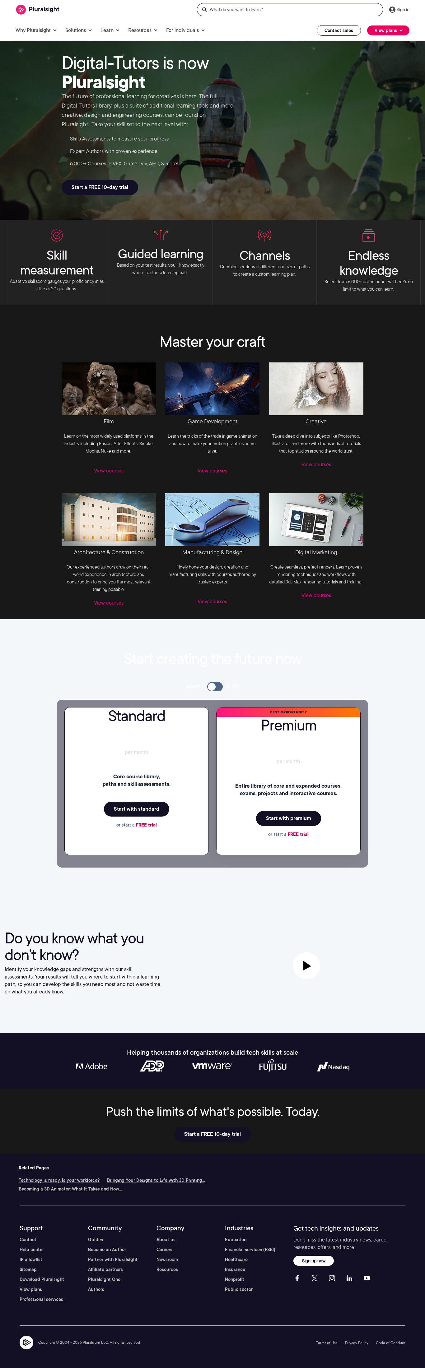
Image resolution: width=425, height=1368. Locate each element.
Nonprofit (234, 1279)
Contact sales (339, 30)
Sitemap (28, 1269)
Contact (28, 1239)
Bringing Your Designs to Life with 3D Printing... (156, 1180)
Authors (96, 1289)
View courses (109, 471)
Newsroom (167, 1259)
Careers (164, 1249)
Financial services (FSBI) (250, 1249)
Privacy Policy (356, 1342)
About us (165, 1239)
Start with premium (288, 818)
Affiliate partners (105, 1269)
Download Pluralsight (42, 1279)
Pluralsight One (104, 1279)
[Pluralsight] (38, 9)
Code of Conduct (390, 1342)
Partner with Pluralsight (113, 1259)
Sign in (403, 9)
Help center (32, 1249)
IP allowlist (31, 1259)
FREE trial (146, 824)
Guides (95, 1239)
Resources (167, 1269)
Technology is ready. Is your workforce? (59, 1180)
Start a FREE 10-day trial (100, 187)
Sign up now (313, 1261)
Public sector (239, 1289)
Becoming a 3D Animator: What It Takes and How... (70, 1188)
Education (235, 1239)
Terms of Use (327, 1342)
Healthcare (236, 1259)
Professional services (41, 1299)
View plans (31, 1289)
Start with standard (136, 809)
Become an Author (107, 1249)
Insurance (235, 1269)
